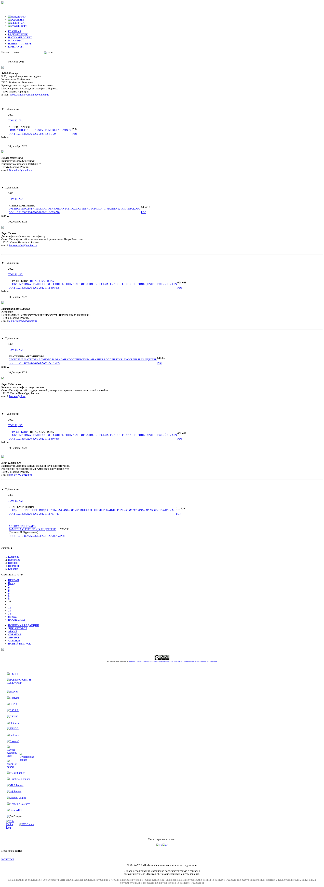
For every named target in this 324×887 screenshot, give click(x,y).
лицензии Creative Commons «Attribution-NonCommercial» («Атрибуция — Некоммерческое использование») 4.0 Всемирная (173, 661)
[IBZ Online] (26, 824)
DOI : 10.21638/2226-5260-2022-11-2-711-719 (34, 513)
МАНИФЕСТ (16, 40)
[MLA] (15, 785)
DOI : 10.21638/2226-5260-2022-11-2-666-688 (34, 287)
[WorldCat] (12, 766)
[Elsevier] (12, 691)
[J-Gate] (15, 772)
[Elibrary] (16, 797)
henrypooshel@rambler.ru (23, 245)
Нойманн (13, 565)
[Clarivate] (13, 697)
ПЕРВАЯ (13, 580)
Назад (11, 583)
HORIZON (7, 859)
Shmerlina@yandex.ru (21, 170)
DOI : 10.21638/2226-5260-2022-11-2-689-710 (34, 212)
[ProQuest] (13, 735)
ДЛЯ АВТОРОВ (17, 628)
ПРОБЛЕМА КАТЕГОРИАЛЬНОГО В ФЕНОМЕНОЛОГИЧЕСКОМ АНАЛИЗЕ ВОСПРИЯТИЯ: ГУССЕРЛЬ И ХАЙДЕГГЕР (83, 359)
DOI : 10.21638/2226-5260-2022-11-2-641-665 (34, 363)
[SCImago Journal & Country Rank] (20, 682)
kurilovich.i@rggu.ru (20, 474)
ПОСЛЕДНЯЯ (16, 619)
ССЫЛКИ (14, 640)
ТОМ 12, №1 (15, 120)
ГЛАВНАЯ (14, 31)
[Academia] (165, 845)
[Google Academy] (12, 755)
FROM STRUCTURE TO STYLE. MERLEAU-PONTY (40, 130)
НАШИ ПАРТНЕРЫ (20, 43)
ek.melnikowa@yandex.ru (23, 320)
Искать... (6, 52)
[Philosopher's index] (13, 723)
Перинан (13, 562)
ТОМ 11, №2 (15, 199)
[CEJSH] (12, 716)
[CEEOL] (13, 710)
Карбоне (13, 568)
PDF (74, 133)
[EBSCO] (13, 728)
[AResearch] (18, 803)
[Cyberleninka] (27, 759)
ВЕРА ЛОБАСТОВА (42, 281)
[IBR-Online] (12, 827)
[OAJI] (14, 791)
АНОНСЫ (14, 637)
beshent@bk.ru (17, 396)
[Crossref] (13, 741)
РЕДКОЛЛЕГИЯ (18, 34)
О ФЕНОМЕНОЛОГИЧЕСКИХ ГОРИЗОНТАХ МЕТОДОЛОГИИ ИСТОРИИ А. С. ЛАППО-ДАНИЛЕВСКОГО (74, 208)
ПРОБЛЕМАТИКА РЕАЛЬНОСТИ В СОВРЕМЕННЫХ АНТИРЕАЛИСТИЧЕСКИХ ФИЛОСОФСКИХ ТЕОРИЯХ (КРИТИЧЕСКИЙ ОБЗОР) (93, 284)
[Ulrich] (18, 779)
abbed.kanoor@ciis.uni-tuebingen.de (29, 94)
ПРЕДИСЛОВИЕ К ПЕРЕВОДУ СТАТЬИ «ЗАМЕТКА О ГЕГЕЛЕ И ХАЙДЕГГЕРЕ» (92, 510)
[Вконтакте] (159, 845)
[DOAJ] (12, 704)
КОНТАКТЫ (15, 46)
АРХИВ (12, 631)
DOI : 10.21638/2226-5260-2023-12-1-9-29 (32, 133)
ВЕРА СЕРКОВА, (19, 431)
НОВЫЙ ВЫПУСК (19, 643)
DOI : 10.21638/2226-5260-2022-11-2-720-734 (34, 536)
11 (9, 604)
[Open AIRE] (14, 810)
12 (9, 607)
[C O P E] (13, 673)
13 (9, 610)
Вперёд (12, 616)
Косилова (13, 556)
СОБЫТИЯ (14, 634)
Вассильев (14, 559)
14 (9, 613)
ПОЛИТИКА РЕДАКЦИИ (23, 625)
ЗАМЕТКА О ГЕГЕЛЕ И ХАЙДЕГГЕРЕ (32, 528)
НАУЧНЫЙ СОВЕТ (20, 37)
